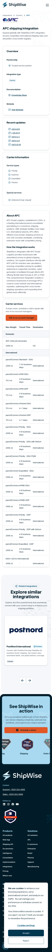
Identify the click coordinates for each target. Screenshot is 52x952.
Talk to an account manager (21, 318)
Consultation (8, 858)
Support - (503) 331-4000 (14, 789)
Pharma (31, 858)
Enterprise (32, 849)
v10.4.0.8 (15, 129)
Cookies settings (26, 925)
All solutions (33, 835)
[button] (46, 5)
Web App (6, 840)
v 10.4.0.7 (15, 133)
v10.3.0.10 (16, 145)
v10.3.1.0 (15, 141)
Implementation (9, 862)
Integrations (7, 867)
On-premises (8, 849)
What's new (7, 876)
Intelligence (7, 853)
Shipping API (8, 844)
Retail (30, 853)
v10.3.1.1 (15, 137)
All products (7, 835)
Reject (26, 940)
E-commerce (33, 844)
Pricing (5, 871)
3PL (29, 840)
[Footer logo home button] (26, 776)
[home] (14, 5)
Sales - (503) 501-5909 (13, 794)
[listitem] (26, 643)
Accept (26, 933)
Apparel (31, 862)
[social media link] (4, 804)
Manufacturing (33, 867)
